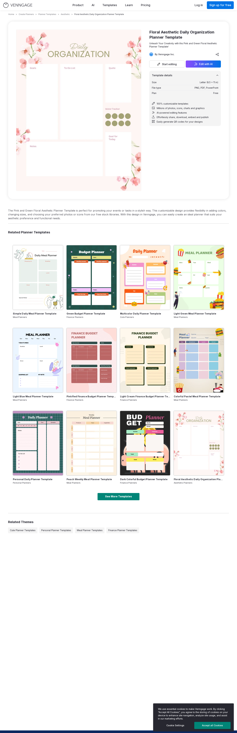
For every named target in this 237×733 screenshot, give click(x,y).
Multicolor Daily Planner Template (140, 313)
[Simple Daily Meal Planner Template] (38, 277)
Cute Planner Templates (22, 530)
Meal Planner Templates (90, 530)
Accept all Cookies (212, 725)
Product (78, 5)
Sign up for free (220, 5)
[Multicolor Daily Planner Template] (145, 277)
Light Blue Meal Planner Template (33, 396)
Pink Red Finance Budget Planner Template (92, 396)
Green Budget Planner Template (86, 313)
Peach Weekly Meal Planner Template (89, 479)
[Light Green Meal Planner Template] (199, 277)
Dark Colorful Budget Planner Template (144, 479)
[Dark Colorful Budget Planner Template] (145, 443)
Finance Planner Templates (122, 530)
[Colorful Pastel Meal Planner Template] (199, 360)
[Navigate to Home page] (17, 5)
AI (93, 5)
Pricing (145, 5)
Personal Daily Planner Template (33, 479)
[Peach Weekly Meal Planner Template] (92, 443)
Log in (199, 5)
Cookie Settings (175, 725)
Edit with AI (206, 64)
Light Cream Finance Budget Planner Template (145, 396)
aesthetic (65, 14)
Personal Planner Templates (56, 530)
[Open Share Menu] (217, 54)
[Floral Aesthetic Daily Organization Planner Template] (199, 443)
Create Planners (26, 14)
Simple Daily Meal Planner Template (34, 313)
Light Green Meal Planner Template (195, 313)
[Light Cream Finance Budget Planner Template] (145, 360)
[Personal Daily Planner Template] (38, 443)
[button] (166, 64)
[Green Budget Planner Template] (92, 277)
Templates (109, 5)
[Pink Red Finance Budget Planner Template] (92, 360)
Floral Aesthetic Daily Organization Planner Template (199, 479)
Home (11, 14)
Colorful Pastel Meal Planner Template (197, 396)
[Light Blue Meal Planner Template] (38, 360)
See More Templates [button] (118, 496)
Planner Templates (47, 14)
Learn (129, 5)
